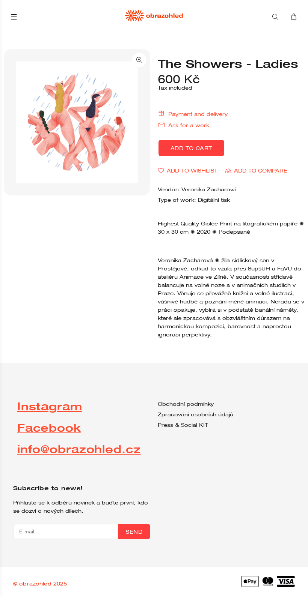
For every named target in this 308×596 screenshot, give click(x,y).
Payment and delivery (198, 114)
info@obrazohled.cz (79, 448)
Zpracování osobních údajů (195, 414)
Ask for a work (188, 125)
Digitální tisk (214, 200)
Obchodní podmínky (186, 404)
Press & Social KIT (183, 425)
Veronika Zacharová (209, 189)
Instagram (49, 406)
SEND (134, 532)
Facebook (49, 427)
